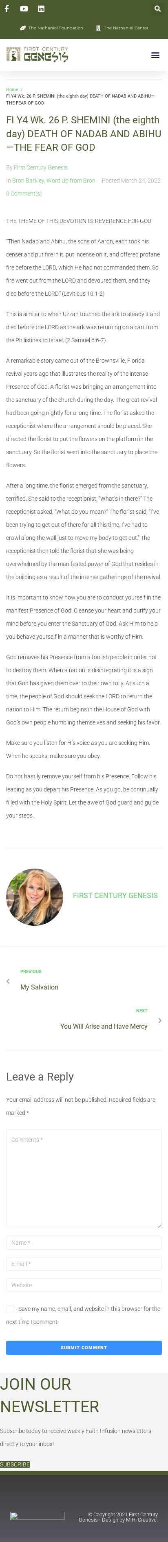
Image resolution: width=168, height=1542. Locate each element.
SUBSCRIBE (15, 1464)
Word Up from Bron (70, 180)
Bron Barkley (28, 180)
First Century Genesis (41, 167)
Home (12, 89)
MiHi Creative (141, 1520)
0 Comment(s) (24, 193)
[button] (158, 9)
